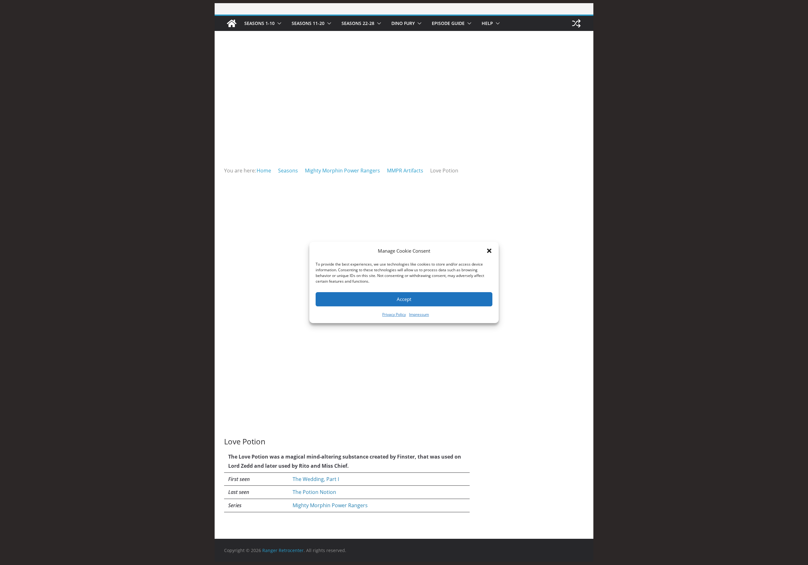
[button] (489, 251)
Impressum (419, 314)
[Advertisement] (404, 119)
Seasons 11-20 (308, 23)
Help (487, 23)
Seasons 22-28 (358, 23)
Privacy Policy (394, 314)
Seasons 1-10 (259, 23)
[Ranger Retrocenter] (231, 23)
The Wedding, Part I (316, 479)
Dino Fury (403, 23)
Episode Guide (448, 23)
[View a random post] (576, 23)
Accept (404, 299)
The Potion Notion (314, 492)
